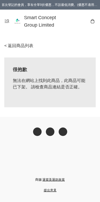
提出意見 (50, 190)
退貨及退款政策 (53, 180)
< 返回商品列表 (18, 45)
